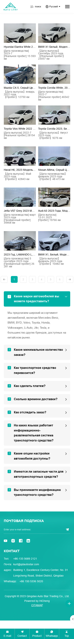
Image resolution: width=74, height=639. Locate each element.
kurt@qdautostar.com (26, 564)
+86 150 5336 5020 (31, 581)
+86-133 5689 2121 (25, 559)
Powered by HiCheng (37, 601)
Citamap (37, 605)
